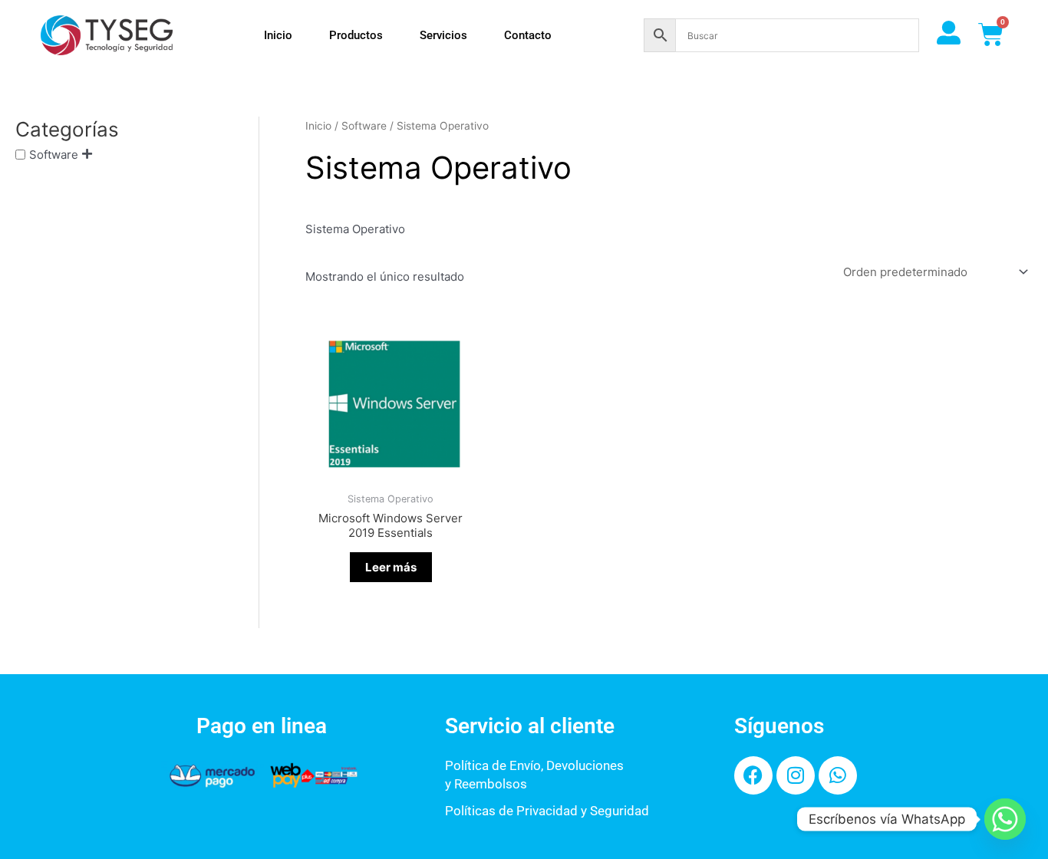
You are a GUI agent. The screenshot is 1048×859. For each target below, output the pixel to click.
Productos (356, 35)
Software (53, 154)
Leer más (391, 567)
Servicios (443, 35)
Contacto (528, 35)
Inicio (278, 35)
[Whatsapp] (1005, 819)
